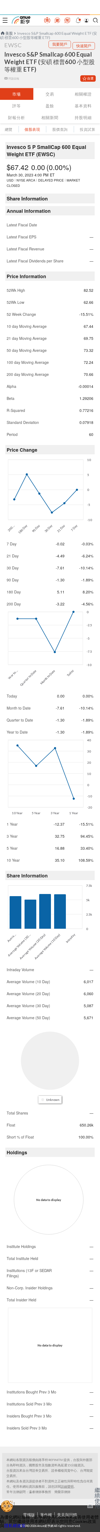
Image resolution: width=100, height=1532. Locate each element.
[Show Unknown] (50, 1099)
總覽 (9, 129)
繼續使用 (97, 1498)
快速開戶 (83, 46)
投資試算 (87, 129)
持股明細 (83, 117)
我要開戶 (59, 44)
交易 (50, 94)
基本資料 (83, 105)
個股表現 (32, 129)
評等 (16, 105)
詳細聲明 (67, 1486)
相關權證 (83, 94)
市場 (16, 94)
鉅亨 (21, 20)
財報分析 (16, 117)
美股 (9, 33)
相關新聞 (49, 117)
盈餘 (50, 105)
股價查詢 (60, 129)
